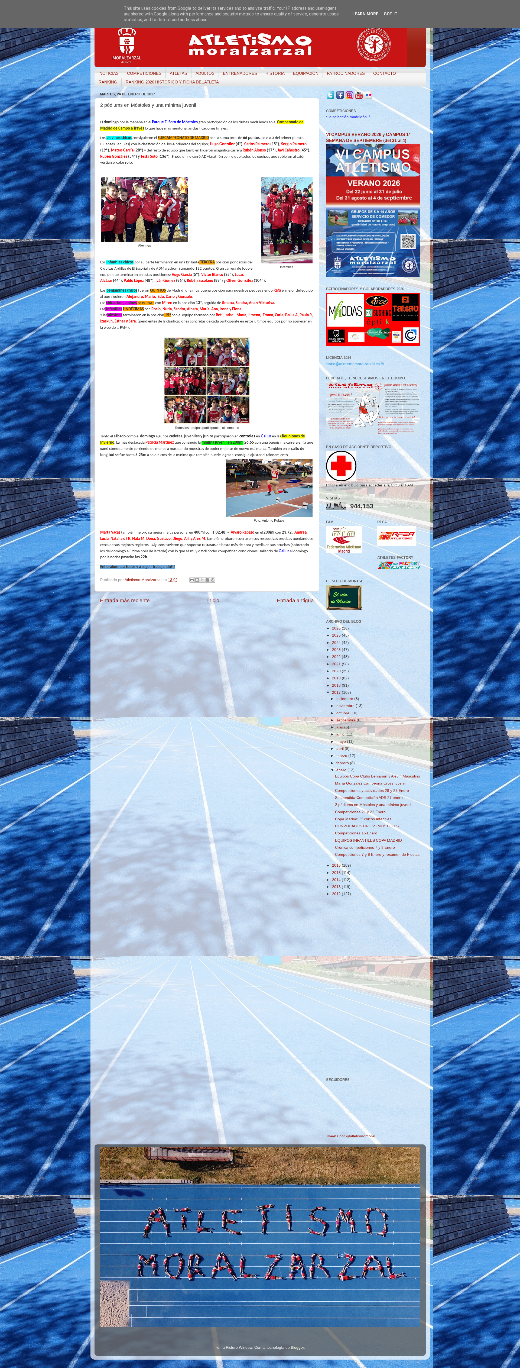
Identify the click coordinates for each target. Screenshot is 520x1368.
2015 (337, 873)
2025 (337, 635)
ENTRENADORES (240, 73)
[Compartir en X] (202, 580)
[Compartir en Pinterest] (212, 580)
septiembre (346, 720)
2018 (337, 685)
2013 (337, 887)
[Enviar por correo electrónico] (192, 580)
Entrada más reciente (125, 600)
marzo (342, 756)
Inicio (213, 600)
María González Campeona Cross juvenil (370, 783)
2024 (337, 643)
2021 (337, 664)
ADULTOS (205, 73)
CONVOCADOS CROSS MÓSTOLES (367, 826)
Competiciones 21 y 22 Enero (360, 812)
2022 (337, 657)
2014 (337, 880)
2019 (337, 678)
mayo (341, 742)
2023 (337, 650)
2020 (337, 671)
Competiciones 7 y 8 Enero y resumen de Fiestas (377, 855)
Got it (391, 13)
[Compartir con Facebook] (207, 580)
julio (340, 727)
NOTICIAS (109, 73)
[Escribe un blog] (197, 580)
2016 (337, 865)
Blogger (297, 1348)
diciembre (345, 699)
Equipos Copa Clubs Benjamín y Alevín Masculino (377, 776)
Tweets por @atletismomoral (350, 1136)
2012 (337, 894)
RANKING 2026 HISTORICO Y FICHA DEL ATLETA (172, 82)
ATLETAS (178, 73)
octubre (343, 713)
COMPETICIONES (144, 73)
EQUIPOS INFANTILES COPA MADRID (368, 840)
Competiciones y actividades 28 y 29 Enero (372, 791)
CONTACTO (384, 73)
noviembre (346, 706)
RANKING (108, 82)
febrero (343, 763)
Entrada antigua (295, 600)
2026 (337, 628)
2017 (337, 693)
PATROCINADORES (346, 73)
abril (340, 749)
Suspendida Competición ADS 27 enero (369, 798)
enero (341, 770)
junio (341, 734)
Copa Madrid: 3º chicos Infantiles (363, 819)
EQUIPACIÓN (305, 73)
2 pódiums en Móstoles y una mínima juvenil (373, 805)
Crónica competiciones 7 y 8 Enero (365, 848)
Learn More (365, 13)
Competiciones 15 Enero (356, 833)
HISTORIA (275, 73)
